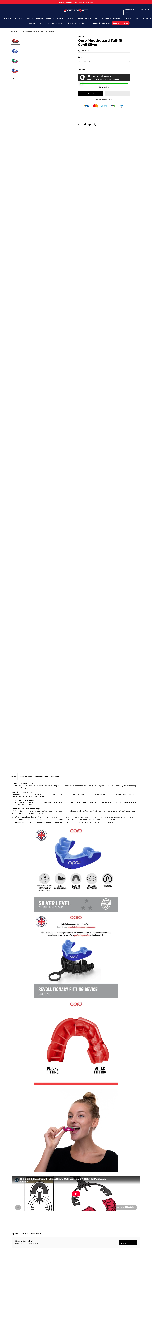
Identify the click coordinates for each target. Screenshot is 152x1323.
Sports (17, 18)
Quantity (81, 69)
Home (13, 32)
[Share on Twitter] (90, 125)
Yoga (128, 18)
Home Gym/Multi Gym (87, 18)
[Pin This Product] (95, 125)
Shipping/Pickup (41, 776)
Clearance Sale (120, 23)
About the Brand (26, 776)
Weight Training (65, 18)
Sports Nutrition (76, 23)
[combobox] (136, 12)
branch (18, 822)
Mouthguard (21, 32)
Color (80, 57)
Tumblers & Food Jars (99, 23)
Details (13, 776)
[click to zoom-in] (69, 38)
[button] (117, 93)
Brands (7, 18)
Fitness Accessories (111, 18)
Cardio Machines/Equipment (38, 18)
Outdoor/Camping (57, 23)
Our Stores (55, 776)
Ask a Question (129, 1243)
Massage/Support (35, 23)
